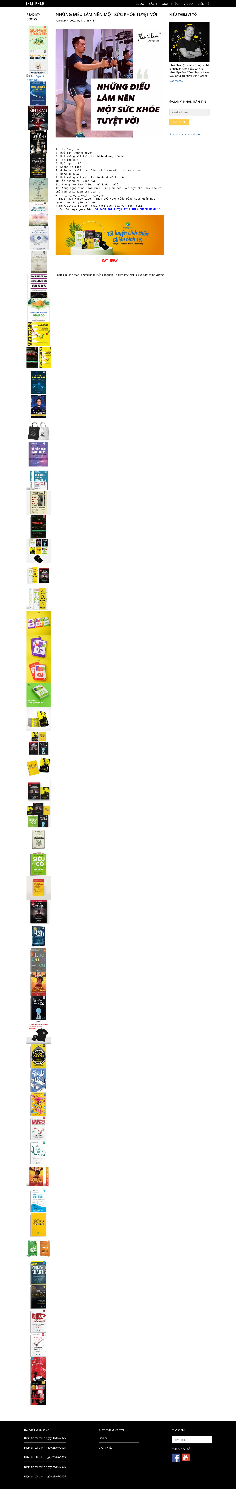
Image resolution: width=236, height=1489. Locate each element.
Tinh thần (73, 275)
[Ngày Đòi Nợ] (38, 1393)
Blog (140, 4)
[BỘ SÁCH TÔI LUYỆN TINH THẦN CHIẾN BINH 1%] (38, 551)
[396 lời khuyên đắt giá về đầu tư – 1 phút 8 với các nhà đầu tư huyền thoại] (38, 647)
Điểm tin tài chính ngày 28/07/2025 (45, 1447)
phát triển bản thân (101, 275)
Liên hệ (204, 4)
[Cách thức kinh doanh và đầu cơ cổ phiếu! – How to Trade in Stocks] (38, 503)
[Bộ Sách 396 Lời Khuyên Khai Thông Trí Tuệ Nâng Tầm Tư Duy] (38, 623)
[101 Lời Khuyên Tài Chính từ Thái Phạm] (38, 406)
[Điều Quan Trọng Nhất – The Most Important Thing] (38, 1152)
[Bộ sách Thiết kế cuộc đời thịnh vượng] (38, 743)
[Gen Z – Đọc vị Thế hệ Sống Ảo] (38, 1104)
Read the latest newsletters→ (187, 134)
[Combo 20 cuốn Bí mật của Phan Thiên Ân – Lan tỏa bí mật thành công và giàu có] (38, 719)
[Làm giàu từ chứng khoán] (38, 1249)
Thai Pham (120, 275)
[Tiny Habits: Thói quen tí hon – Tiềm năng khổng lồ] (38, 599)
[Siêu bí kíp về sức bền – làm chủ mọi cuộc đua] (38, 166)
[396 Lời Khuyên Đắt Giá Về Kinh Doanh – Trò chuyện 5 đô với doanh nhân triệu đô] (38, 671)
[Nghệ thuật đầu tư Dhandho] (38, 1297)
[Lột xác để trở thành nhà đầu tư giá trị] (38, 1321)
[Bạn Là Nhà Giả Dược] (38, 262)
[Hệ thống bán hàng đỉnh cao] (38, 1200)
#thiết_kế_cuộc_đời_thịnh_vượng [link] (80, 195)
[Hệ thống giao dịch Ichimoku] (38, 1273)
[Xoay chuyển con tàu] (38, 93)
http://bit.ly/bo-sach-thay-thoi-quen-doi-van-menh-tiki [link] (99, 205)
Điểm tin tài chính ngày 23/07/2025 (45, 1476)
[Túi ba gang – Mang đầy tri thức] (38, 430)
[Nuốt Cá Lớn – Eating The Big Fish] (38, 1056)
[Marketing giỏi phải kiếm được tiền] (38, 1345)
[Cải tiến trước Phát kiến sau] (38, 478)
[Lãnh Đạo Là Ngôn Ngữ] (38, 77)
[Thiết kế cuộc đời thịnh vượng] (38, 912)
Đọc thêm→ (176, 81)
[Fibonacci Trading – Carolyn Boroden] (38, 936)
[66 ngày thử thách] (38, 1224)
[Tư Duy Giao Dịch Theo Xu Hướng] (38, 62)
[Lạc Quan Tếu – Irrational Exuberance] (38, 960)
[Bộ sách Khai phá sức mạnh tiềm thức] (38, 791)
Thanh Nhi (87, 20)
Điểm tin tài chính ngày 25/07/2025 (45, 1457)
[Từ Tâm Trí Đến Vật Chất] (38, 214)
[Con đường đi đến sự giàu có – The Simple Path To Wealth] (38, 310)
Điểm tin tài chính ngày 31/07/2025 (45, 1438)
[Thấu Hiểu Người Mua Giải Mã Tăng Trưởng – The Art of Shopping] (38, 1080)
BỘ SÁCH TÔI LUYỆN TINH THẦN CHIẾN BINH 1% (128, 209)
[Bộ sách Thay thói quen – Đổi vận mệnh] (38, 767)
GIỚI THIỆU (170, 4)
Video (188, 4)
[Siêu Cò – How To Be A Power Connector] (38, 863)
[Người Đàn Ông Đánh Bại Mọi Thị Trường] (38, 1369)
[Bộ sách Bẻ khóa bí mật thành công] (38, 815)
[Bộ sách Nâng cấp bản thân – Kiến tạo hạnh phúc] (38, 575)
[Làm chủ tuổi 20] (38, 1008)
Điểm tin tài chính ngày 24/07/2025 (45, 1467)
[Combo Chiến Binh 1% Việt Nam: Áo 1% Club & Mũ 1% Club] (38, 1032)
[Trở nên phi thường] (38, 190)
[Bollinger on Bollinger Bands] (38, 286)
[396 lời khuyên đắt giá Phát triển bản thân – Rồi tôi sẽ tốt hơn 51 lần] (38, 695)
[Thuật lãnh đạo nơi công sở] (38, 142)
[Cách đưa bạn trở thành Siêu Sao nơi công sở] (38, 118)
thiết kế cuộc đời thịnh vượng (146, 275)
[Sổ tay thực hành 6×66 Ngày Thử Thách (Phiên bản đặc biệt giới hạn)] (38, 984)
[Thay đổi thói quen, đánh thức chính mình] (38, 238)
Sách (153, 4)
